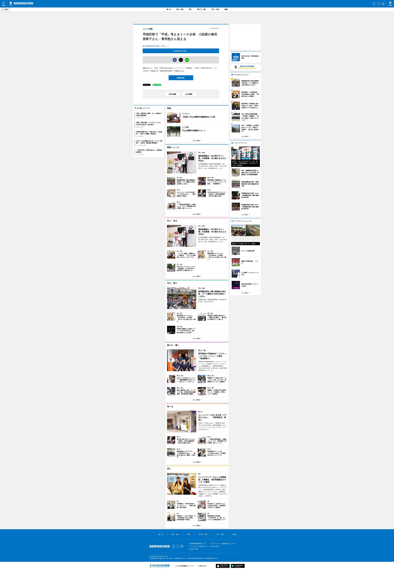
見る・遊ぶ (180, 9)
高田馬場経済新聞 (21, 4)
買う (190, 9)
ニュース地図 (148, 29)
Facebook (374, 4)
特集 (226, 9)
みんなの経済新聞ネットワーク (159, 565)
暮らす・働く (202, 9)
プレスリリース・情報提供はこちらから (223, 543)
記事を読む (181, 78)
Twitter (378, 4)
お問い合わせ (215, 546)
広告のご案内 (194, 549)
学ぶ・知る (215, 9)
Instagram (383, 4)
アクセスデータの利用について (199, 546)
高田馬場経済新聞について (198, 543)
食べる (169, 9)
